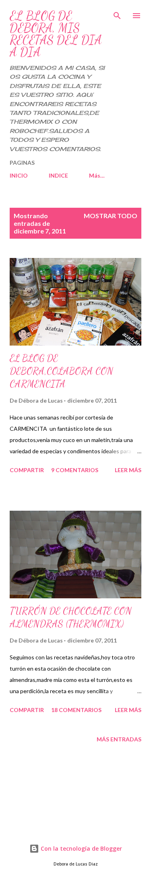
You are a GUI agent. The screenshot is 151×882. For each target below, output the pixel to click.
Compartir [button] (27, 470)
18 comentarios (76, 709)
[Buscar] (117, 14)
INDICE (58, 175)
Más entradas (119, 739)
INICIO (19, 175)
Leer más (128, 470)
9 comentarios (74, 470)
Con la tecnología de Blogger (80, 848)
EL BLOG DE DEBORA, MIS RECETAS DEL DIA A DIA (56, 33)
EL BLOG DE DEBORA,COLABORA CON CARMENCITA (61, 371)
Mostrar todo (110, 215)
